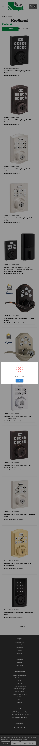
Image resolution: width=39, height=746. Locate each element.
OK (19, 381)
